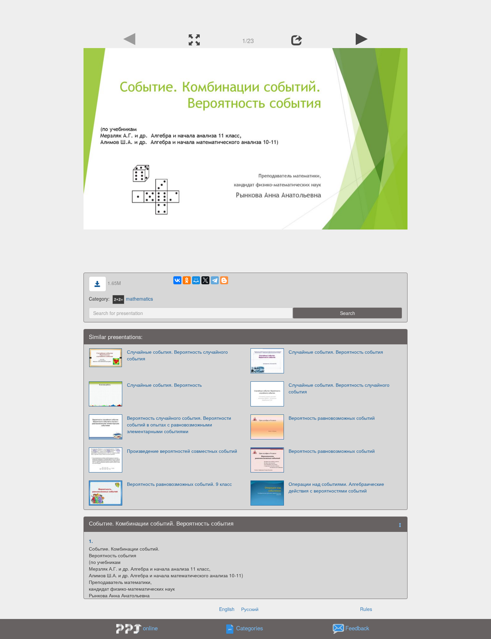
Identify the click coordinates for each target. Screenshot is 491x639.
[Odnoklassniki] (187, 280)
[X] (205, 280)
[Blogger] (224, 280)
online (150, 628)
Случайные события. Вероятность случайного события (177, 355)
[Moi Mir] (196, 280)
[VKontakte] (177, 280)
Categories (249, 628)
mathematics (139, 298)
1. (91, 541)
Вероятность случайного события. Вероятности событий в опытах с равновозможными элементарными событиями (179, 424)
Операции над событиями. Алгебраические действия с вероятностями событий (336, 487)
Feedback (357, 628)
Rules (366, 609)
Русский (250, 609)
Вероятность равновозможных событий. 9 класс (179, 484)
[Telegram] (215, 280)
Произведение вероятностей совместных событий (182, 450)
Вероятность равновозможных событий (332, 417)
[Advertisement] (245, 15)
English (226, 609)
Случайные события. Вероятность (164, 384)
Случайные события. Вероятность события (336, 351)
